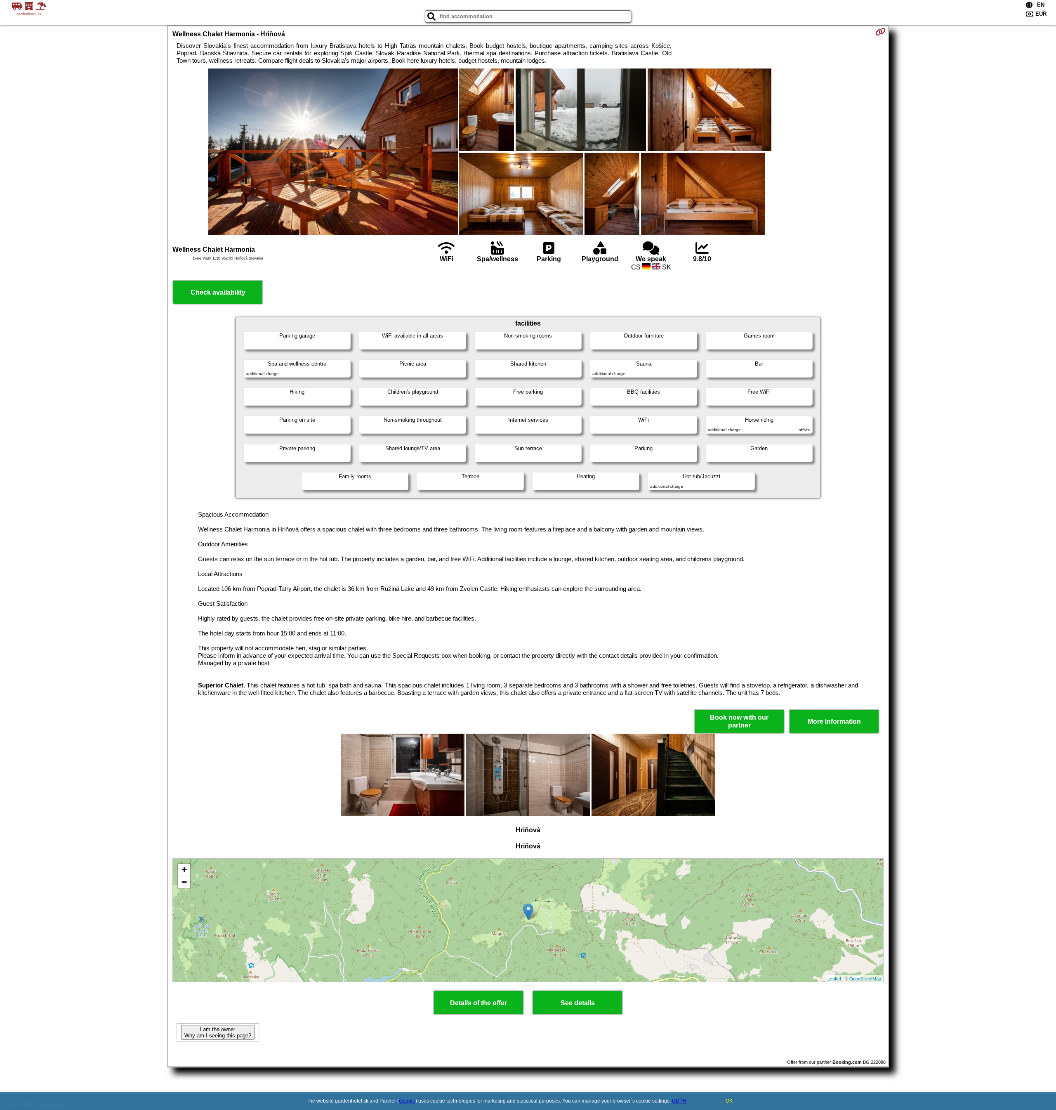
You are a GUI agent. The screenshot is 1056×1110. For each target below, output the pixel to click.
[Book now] (880, 32)
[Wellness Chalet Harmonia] (333, 152)
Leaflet (834, 978)
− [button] (184, 882)
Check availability (218, 292)
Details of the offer (478, 1002)
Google (407, 1101)
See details (578, 1002)
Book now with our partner (739, 721)
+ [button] (184, 869)
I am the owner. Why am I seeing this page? (217, 1032)
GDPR (679, 1101)
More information (834, 721)
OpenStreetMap (865, 978)
